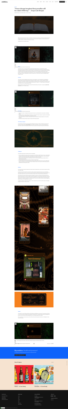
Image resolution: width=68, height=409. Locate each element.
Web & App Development (5, 399)
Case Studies (16, 385)
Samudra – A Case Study (41, 386)
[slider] (15, 65)
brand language (28, 124)
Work (18, 398)
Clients (19, 399)
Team (18, 400)
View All (52, 362)
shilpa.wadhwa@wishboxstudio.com (39, 397)
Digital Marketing (4, 398)
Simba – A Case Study (20, 386)
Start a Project (20, 404)
